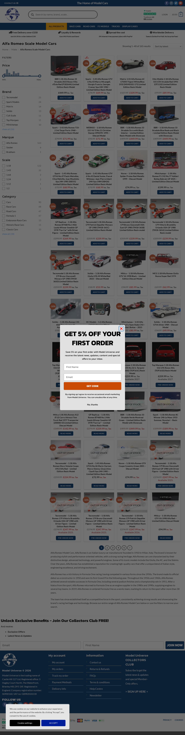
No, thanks (92, 404)
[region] (37, 716)
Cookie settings (25, 723)
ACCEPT (53, 723)
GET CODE (92, 386)
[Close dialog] (121, 328)
